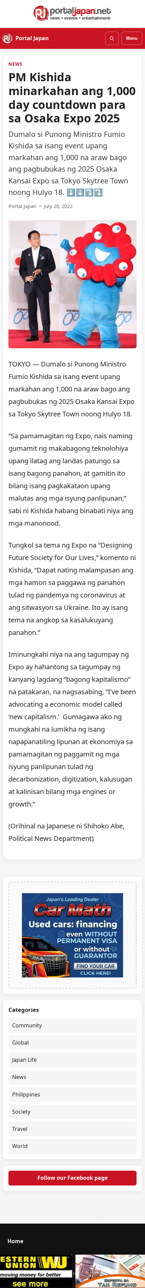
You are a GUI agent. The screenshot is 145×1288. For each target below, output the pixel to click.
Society (21, 1111)
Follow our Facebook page (72, 1177)
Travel (19, 1129)
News (15, 64)
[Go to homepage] (72, 13)
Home (15, 1241)
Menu (132, 38)
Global (20, 1042)
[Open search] (112, 38)
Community (27, 1025)
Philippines (26, 1094)
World (20, 1146)
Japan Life (24, 1059)
